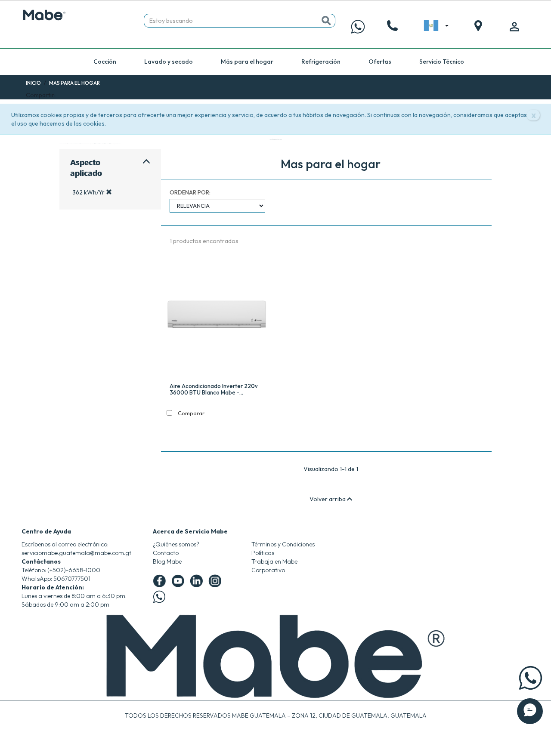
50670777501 (71, 579)
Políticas (262, 553)
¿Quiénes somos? (176, 544)
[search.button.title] (326, 20)
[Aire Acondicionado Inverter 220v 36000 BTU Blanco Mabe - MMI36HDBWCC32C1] (216, 316)
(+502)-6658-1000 (73, 570)
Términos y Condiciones (283, 544)
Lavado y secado (168, 61)
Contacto (166, 553)
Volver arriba (328, 499)
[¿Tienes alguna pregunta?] (358, 27)
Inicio (33, 83)
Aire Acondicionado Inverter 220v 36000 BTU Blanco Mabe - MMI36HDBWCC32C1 (214, 389)
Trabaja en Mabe (274, 561)
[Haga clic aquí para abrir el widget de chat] (530, 711)
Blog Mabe (167, 561)
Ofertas (379, 61)
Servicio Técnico (441, 61)
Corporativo (268, 570)
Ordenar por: (190, 192)
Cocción (104, 61)
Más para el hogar (247, 61)
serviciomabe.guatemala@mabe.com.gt (76, 553)
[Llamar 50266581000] (392, 26)
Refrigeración (321, 61)
